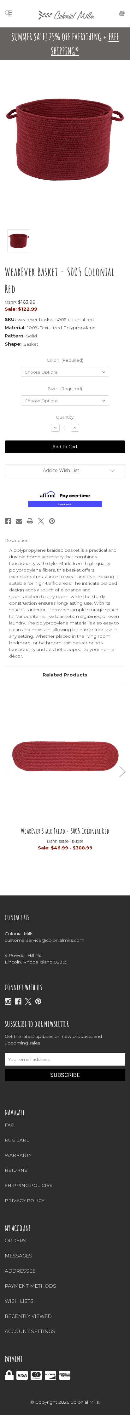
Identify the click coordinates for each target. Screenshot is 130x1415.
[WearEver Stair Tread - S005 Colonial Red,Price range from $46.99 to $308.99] (65, 759)
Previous (8, 771)
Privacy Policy (24, 1200)
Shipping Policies (28, 1185)
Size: (65, 388)
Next (122, 771)
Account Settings (30, 1331)
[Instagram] (8, 1001)
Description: (17, 540)
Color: (65, 360)
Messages (18, 1256)
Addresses (20, 1271)
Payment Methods (30, 1286)
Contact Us (17, 917)
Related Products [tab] (65, 675)
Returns (16, 1170)
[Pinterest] (52, 521)
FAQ (10, 1125)
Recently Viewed (28, 1316)
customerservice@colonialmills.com (44, 940)
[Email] (19, 521)
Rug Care (17, 1140)
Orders (15, 1241)
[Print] (30, 521)
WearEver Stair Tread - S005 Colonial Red (65, 831)
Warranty (18, 1155)
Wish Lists (19, 1301)
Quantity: (65, 417)
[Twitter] (41, 521)
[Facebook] (8, 521)
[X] (28, 1001)
